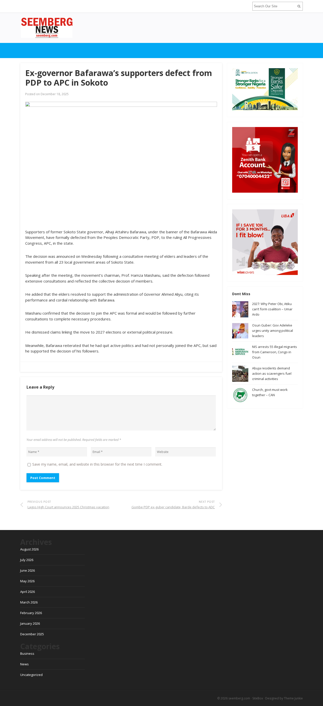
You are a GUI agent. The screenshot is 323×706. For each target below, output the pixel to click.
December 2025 (32, 634)
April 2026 (27, 591)
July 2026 (26, 560)
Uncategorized (31, 674)
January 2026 (30, 623)
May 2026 (27, 581)
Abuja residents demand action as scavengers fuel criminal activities (271, 373)
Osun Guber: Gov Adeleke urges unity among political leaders (272, 330)
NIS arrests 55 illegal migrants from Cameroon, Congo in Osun (274, 352)
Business (27, 653)
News (24, 664)
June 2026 (27, 570)
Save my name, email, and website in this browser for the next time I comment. (97, 464)
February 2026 (31, 613)
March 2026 (29, 602)
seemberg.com (239, 698)
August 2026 (29, 549)
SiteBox (257, 698)
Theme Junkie (293, 698)
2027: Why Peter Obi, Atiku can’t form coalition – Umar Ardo (272, 309)
